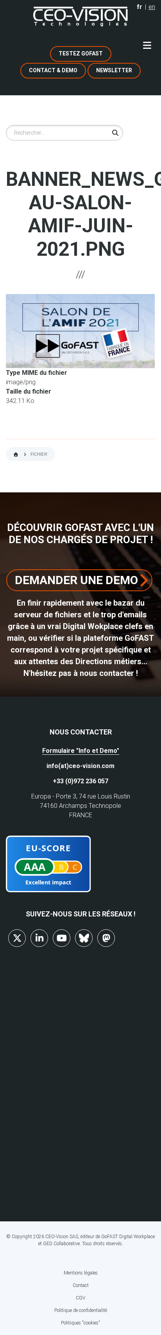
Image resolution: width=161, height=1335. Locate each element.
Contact (81, 1285)
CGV (80, 1298)
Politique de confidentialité (80, 1310)
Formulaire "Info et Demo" (80, 750)
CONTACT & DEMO (53, 70)
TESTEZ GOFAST (81, 53)
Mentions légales (81, 1273)
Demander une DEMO (76, 580)
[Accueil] (80, 16)
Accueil (16, 454)
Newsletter (114, 70)
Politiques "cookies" (80, 1323)
